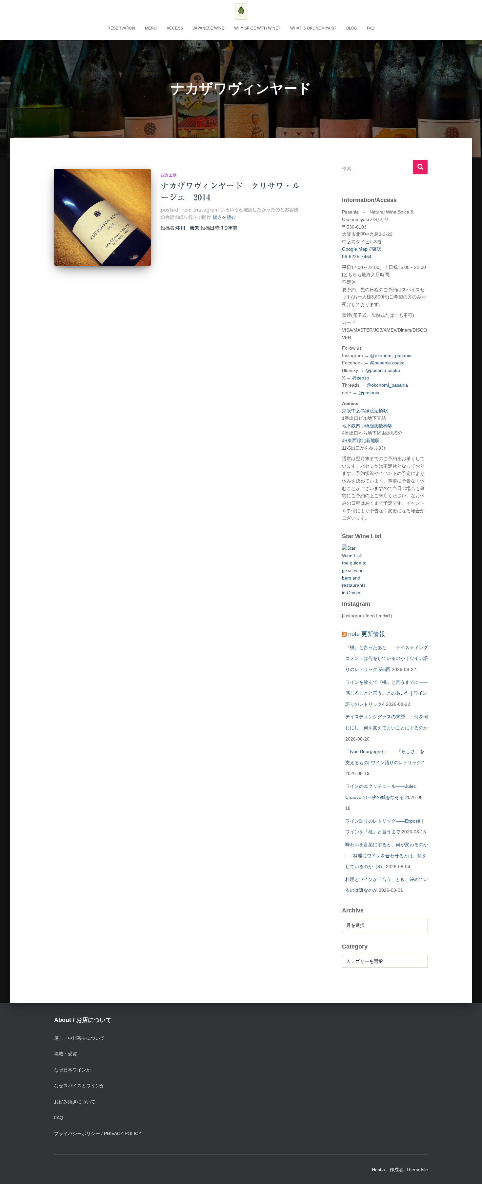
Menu (151, 28)
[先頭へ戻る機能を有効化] (469, 1171)
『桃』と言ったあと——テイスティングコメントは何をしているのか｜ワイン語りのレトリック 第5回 (386, 658)
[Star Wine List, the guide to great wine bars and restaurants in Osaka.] (354, 566)
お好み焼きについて (74, 1101)
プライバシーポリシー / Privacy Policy (97, 1133)
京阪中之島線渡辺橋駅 (365, 410)
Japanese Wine (208, 28)
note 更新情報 (366, 634)
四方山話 (168, 175)
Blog (351, 28)
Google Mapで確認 (361, 249)
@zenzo (360, 377)
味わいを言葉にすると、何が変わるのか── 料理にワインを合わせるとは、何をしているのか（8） (386, 855)
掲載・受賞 (65, 1053)
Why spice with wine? (257, 28)
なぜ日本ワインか (72, 1069)
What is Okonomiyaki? (313, 28)
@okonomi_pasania (391, 355)
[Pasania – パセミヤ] (240, 11)
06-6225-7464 (357, 256)
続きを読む (224, 217)
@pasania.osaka (387, 362)
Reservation (121, 28)
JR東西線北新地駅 (361, 440)
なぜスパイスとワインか (79, 1085)
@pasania (368, 392)
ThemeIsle (417, 1169)
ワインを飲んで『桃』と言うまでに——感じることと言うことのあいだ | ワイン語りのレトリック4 (386, 693)
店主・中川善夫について (79, 1038)
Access (175, 28)
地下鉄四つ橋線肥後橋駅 (367, 425)
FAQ (370, 28)
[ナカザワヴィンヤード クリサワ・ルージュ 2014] (102, 217)
